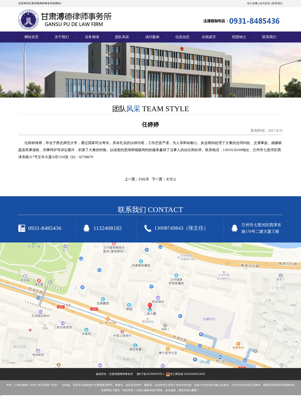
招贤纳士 (239, 37)
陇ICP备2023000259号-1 (150, 374)
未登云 (171, 179)
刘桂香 (144, 179)
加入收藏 (252, 3)
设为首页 (265, 3)
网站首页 (31, 37)
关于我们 (62, 37)
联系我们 (277, 3)
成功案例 (152, 37)
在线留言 (209, 37)
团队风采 (122, 37)
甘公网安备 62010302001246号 (187, 374)
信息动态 (182, 37)
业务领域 (92, 37)
